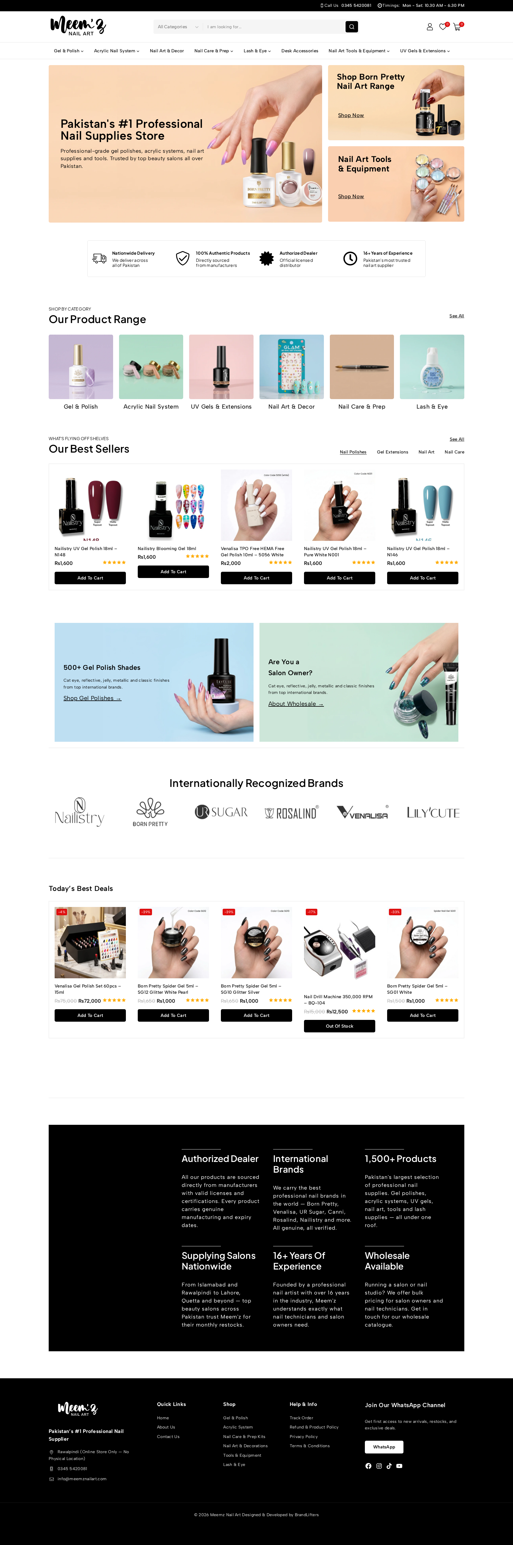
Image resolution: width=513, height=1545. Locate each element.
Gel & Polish (81, 406)
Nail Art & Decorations (245, 1445)
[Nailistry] (79, 812)
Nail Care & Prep (361, 406)
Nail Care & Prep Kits (244, 1436)
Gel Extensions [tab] (392, 452)
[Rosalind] (292, 812)
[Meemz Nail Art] (78, 26)
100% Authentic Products (223, 253)
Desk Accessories (299, 50)
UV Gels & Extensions (221, 406)
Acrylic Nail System (151, 406)
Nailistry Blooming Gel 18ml (167, 548)
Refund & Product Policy (314, 1427)
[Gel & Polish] (81, 367)
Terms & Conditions (310, 1445)
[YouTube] (399, 1466)
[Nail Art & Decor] (291, 367)
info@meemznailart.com (82, 1478)
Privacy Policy (304, 1436)
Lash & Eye (432, 406)
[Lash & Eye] (432, 367)
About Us (166, 1427)
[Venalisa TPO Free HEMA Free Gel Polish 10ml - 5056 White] (256, 505)
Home (163, 1417)
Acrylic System (238, 1427)
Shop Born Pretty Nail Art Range (371, 81)
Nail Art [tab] (426, 452)
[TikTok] (389, 1466)
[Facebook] (368, 1466)
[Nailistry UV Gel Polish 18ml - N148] (90, 505)
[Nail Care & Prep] (362, 367)
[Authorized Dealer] (266, 258)
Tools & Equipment (242, 1455)
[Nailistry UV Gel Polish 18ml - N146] (422, 505)
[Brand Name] (433, 812)
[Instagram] (379, 1466)
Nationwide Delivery (133, 253)
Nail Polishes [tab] (353, 452)
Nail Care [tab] (454, 452)
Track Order (301, 1417)
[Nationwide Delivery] (99, 258)
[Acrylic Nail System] (151, 367)
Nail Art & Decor (167, 50)
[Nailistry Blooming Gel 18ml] (173, 505)
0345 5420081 (72, 1468)
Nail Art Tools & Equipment (365, 163)
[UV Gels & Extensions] (221, 367)
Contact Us (168, 1436)
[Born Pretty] (150, 812)
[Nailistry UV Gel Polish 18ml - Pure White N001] (339, 505)
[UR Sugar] (221, 812)
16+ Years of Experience (388, 253)
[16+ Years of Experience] (350, 258)
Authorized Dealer (298, 253)
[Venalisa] (362, 812)
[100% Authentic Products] (183, 258)
